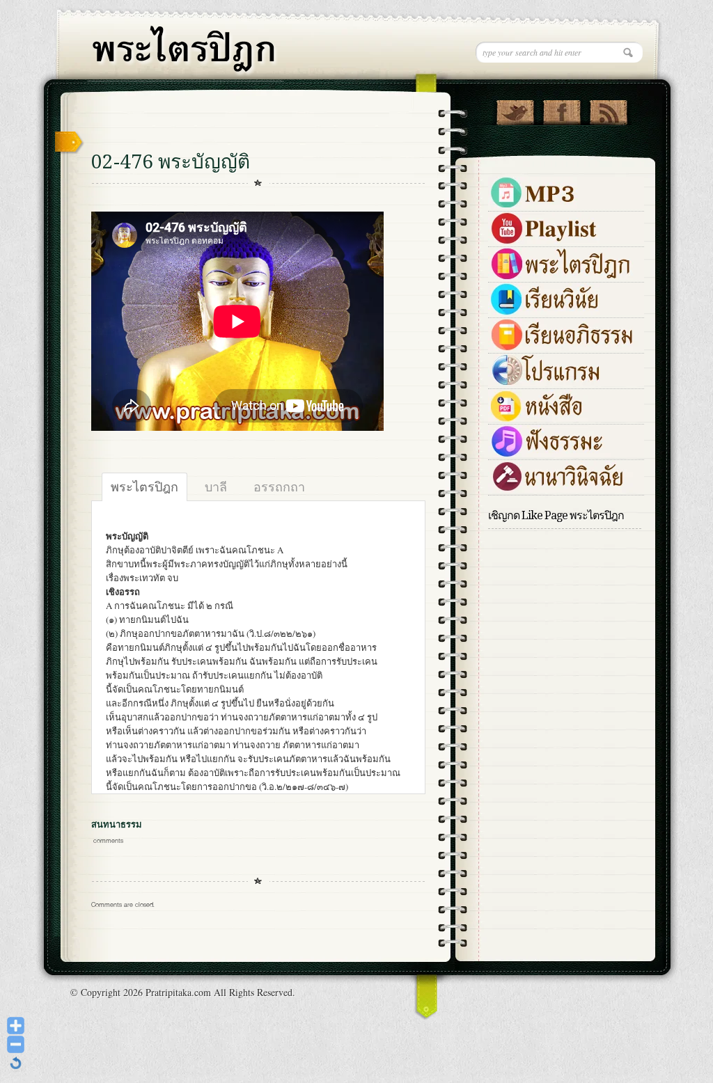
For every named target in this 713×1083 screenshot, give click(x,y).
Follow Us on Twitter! (515, 109)
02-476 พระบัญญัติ (170, 161)
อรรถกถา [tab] (279, 486)
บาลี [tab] (216, 486)
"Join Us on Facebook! (561, 109)
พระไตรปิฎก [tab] (144, 486)
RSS (608, 109)
